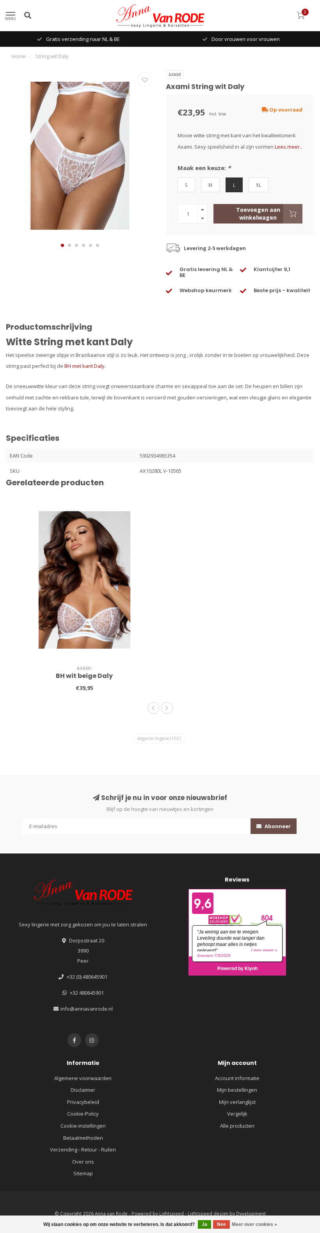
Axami (175, 74)
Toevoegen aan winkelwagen (258, 213)
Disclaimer (83, 1089)
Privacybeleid (83, 1101)
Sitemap (83, 1173)
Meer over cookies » (254, 1224)
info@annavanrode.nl (86, 1008)
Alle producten (237, 1125)
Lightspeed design (208, 1213)
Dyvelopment (251, 1213)
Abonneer (277, 826)
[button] (62, 245)
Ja (204, 1224)
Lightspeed (171, 1213)
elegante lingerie (159, 738)
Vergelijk (237, 1113)
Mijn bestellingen (237, 1089)
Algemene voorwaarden (83, 1078)
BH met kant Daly (84, 365)
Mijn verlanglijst (237, 1101)
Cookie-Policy (83, 1113)
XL (258, 185)
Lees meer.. (288, 146)
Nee (221, 1224)
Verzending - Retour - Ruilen (83, 1149)
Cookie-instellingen (83, 1125)
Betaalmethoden (83, 1137)
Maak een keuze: (204, 168)
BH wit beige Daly (84, 675)
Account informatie (237, 1078)
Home (19, 56)
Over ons (83, 1161)
